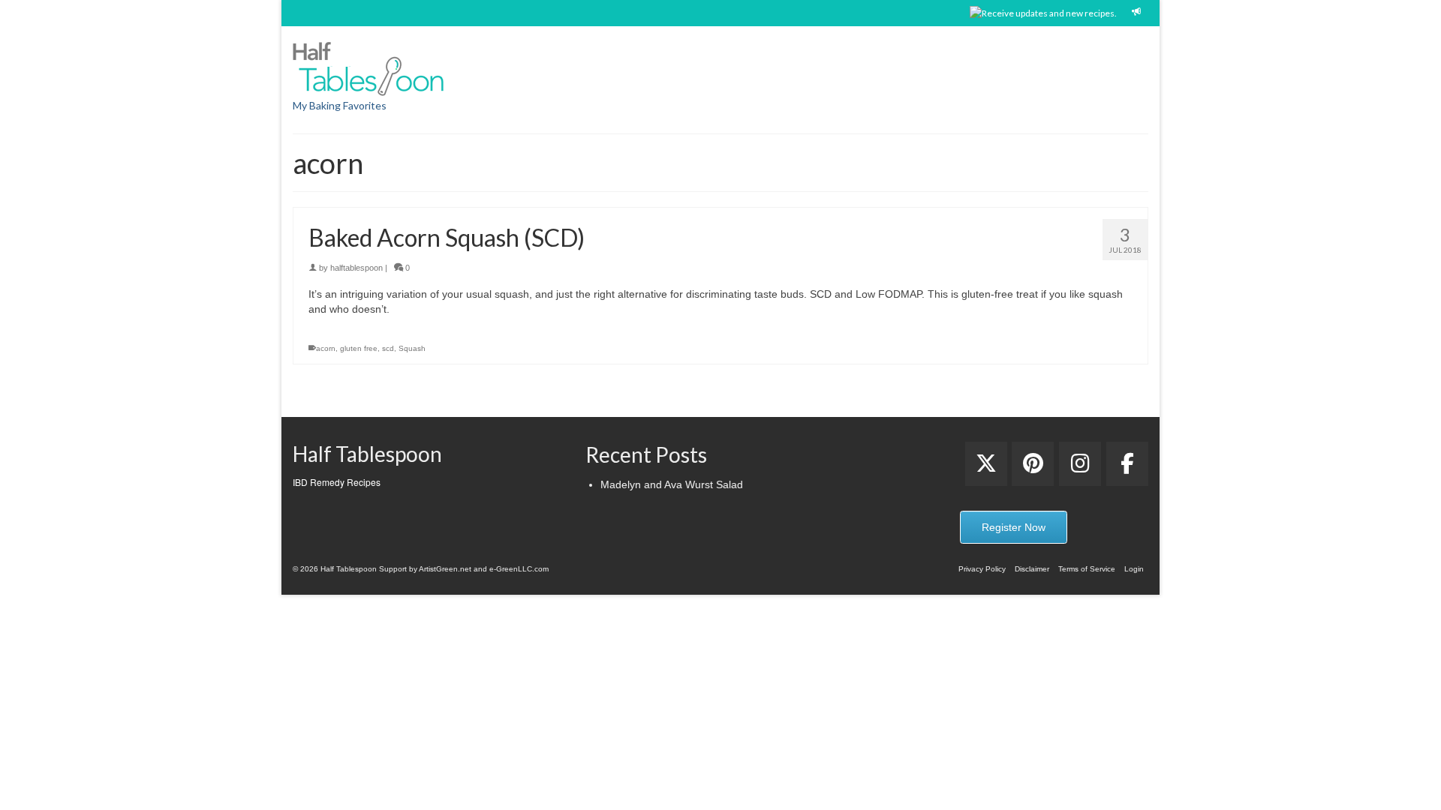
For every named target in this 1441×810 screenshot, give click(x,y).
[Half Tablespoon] (428, 66)
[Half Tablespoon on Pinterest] (1033, 464)
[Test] (986, 464)
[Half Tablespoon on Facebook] (1127, 464)
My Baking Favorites (340, 105)
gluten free (359, 348)
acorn (325, 348)
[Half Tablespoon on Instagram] (1080, 464)
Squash (412, 348)
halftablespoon (356, 267)
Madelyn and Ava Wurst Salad (671, 484)
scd (388, 348)
